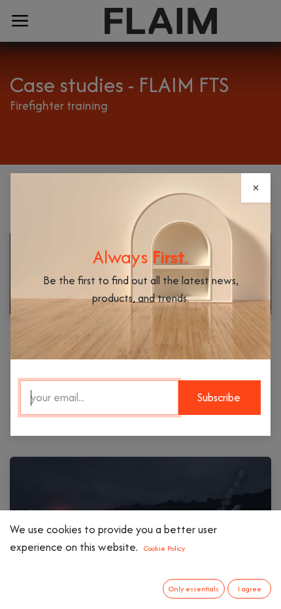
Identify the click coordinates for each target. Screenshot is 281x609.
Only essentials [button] (194, 589)
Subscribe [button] (218, 397)
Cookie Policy (164, 548)
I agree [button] (249, 589)
